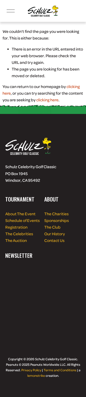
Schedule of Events (22, 220)
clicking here (47, 99)
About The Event (20, 213)
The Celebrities (19, 233)
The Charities (56, 213)
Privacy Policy (31, 370)
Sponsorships (56, 220)
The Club (52, 227)
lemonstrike (36, 375)
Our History (54, 233)
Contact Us (54, 240)
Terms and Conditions (60, 370)
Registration (16, 227)
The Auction (16, 240)
